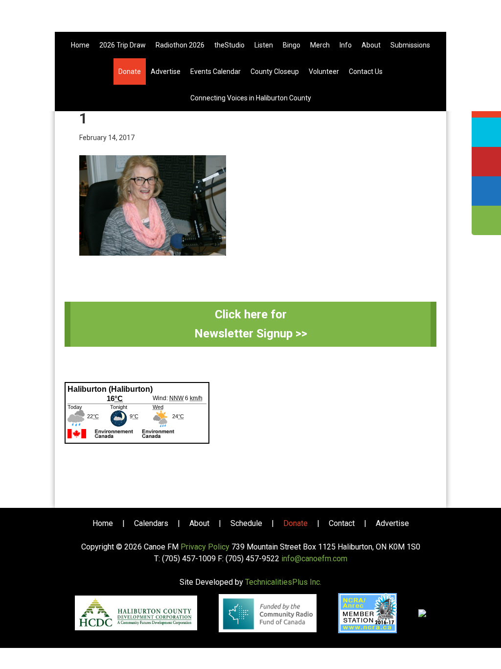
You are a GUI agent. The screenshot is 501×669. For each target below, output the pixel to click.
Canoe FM (250, 19)
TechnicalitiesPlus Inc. (283, 582)
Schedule (246, 523)
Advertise (392, 523)
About (199, 523)
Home (102, 523)
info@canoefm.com (314, 558)
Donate (295, 523)
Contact (342, 523)
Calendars (151, 523)
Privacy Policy (205, 546)
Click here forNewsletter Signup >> (250, 324)
